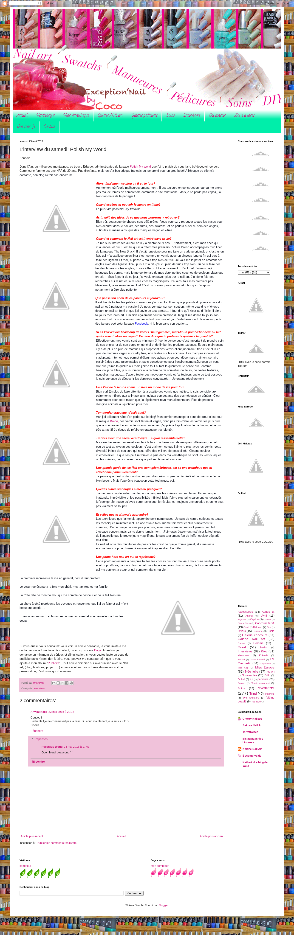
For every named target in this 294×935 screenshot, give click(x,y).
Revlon (241, 683)
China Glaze (244, 623)
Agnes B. (268, 611)
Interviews (192, 115)
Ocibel (241, 679)
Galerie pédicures (144, 115)
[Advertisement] (261, 574)
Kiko (264, 651)
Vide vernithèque (76, 115)
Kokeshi (263, 655)
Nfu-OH (270, 672)
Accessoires (245, 611)
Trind (253, 693)
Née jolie (251, 671)
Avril (264, 615)
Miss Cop (243, 667)
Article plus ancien (211, 836)
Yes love (256, 701)
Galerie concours (254, 635)
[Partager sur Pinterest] (71, 683)
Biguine (242, 619)
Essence (258, 631)
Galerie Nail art (110, 115)
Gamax (241, 643)
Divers (242, 631)
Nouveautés (249, 675)
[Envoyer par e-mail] (53, 683)
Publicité (53, 663)
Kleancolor (243, 655)
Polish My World (52, 746)
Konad (241, 659)
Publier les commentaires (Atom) (57, 843)
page (131, 323)
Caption (254, 619)
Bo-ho (114, 421)
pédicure (263, 679)
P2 (251, 679)
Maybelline (265, 663)
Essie (271, 631)
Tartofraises (250, 732)
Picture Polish (180, 247)
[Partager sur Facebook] (67, 683)
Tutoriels (269, 693)
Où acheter (217, 115)
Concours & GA (264, 623)
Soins (170, 115)
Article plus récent (32, 836)
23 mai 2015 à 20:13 (61, 711)
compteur (25, 866)
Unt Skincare (251, 697)
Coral (246, 627)
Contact (49, 127)
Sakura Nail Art (253, 725)
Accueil (22, 115)
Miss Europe (264, 667)
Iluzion (263, 647)
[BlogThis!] (58, 683)
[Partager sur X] (62, 683)
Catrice (267, 619)
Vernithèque (45, 115)
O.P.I (267, 675)
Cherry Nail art (252, 718)
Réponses (41, 739)
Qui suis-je (26, 127)
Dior (269, 627)
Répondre (37, 731)
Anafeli (249, 615)
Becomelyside (252, 755)
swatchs (266, 687)
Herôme (258, 643)
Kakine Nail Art (252, 749)
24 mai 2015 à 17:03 (77, 746)
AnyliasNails (39, 711)
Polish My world (140, 166)
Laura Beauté (257, 659)
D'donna (257, 627)
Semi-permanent (260, 683)
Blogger (163, 905)
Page (97, 650)
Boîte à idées (244, 115)
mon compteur (160, 866)
